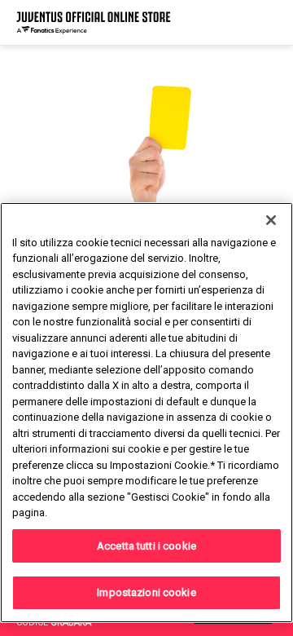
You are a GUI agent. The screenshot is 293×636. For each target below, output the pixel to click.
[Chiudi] (271, 220)
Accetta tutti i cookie (146, 546)
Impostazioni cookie (146, 592)
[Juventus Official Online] (93, 22)
